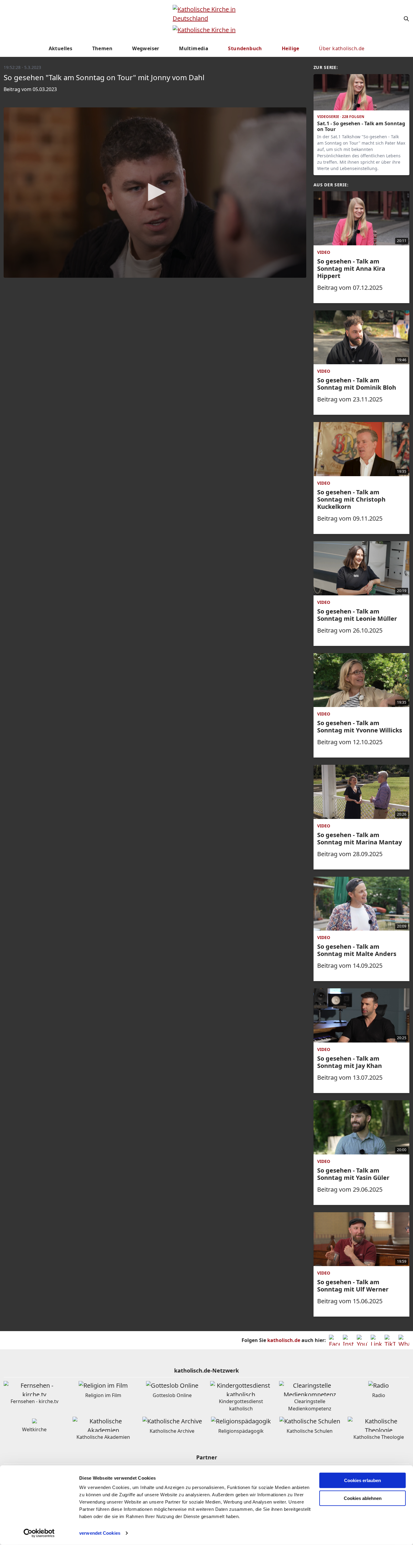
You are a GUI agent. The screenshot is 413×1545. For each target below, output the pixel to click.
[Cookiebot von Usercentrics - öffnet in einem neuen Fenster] (39, 1533)
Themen (102, 48)
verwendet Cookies (99, 1533)
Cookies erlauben (362, 1480)
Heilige (290, 48)
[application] (155, 192)
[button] (154, 192)
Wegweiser (145, 48)
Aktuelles (61, 48)
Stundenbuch (245, 48)
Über (341, 48)
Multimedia (193, 48)
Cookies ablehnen (363, 1498)
